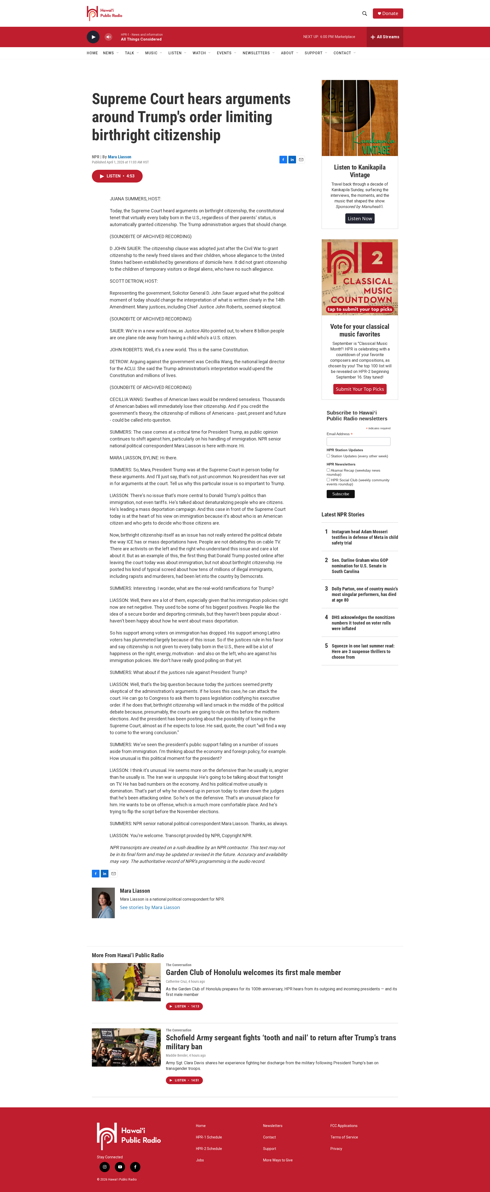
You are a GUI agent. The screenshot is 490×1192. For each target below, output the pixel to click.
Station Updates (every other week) (359, 456)
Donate (390, 13)
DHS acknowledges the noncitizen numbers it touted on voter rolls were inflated (363, 623)
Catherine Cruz (176, 981)
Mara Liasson (119, 156)
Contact (269, 1137)
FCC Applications (344, 1126)
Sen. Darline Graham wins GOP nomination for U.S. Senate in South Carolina (360, 566)
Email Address (340, 434)
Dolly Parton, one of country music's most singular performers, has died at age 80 (365, 594)
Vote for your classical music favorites (359, 330)
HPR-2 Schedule (209, 1149)
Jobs (200, 1160)
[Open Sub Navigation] (118, 53)
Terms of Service (344, 1137)
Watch (199, 53)
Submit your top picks (360, 389)
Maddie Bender (177, 1055)
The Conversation (178, 965)
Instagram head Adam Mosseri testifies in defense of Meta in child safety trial (365, 537)
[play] (93, 37)
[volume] (108, 37)
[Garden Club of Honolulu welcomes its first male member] (126, 982)
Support (269, 1149)
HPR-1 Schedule (209, 1137)
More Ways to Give (278, 1160)
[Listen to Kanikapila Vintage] (360, 118)
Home (92, 53)
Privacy (336, 1149)
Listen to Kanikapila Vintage (360, 171)
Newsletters (273, 1126)
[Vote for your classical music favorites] (360, 277)
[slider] (116, 37)
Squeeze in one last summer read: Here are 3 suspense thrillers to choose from (363, 651)
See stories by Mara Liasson (150, 907)
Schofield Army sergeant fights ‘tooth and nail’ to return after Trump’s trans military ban (281, 1042)
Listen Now (360, 218)
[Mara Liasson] (103, 903)
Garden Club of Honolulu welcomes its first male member (253, 972)
